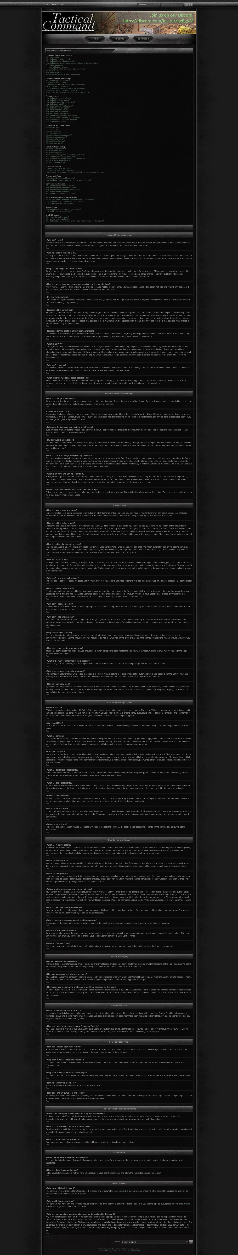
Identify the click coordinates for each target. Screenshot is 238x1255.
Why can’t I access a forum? (57, 110)
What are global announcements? (59, 135)
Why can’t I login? (53, 57)
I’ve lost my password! (54, 65)
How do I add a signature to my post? (60, 102)
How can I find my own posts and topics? (62, 194)
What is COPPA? (52, 71)
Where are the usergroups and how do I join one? (65, 155)
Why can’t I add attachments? (57, 112)
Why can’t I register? (54, 73)
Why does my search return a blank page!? (63, 190)
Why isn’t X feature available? (57, 219)
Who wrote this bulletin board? (57, 217)
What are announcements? (56, 137)
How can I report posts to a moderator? (61, 116)
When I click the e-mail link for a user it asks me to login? (68, 92)
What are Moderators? (54, 151)
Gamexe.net (135, 1251)
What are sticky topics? (55, 139)
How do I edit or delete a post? (58, 100)
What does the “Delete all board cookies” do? (63, 75)
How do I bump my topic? (56, 121)
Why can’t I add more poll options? (59, 106)
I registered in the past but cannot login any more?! (65, 69)
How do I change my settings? (58, 81)
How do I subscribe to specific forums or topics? (65, 201)
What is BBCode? (53, 127)
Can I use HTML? (53, 129)
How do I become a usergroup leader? (61, 157)
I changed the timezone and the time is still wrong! (65, 84)
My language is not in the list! (57, 86)
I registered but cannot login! (57, 67)
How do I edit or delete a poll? (57, 108)
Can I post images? (53, 133)
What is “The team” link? (55, 162)
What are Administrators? (56, 149)
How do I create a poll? (55, 104)
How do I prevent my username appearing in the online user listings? (72, 63)
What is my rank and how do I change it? (62, 90)
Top (47, 248)
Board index (49, 9)
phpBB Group (118, 1191)
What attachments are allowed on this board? (63, 209)
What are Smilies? (53, 131)
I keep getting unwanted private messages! (62, 170)
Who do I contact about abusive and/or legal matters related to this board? (75, 221)
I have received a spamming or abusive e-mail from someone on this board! (75, 172)
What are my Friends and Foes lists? (60, 178)
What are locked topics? (55, 141)
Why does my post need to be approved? (62, 119)
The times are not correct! (56, 82)
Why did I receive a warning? (57, 114)
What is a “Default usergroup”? (58, 160)
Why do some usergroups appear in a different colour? (67, 158)
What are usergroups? (54, 153)
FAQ (62, 4)
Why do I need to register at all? (58, 59)
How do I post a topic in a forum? (59, 98)
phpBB (110, 1249)
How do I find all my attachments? (59, 211)
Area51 (188, 1204)
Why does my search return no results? (61, 188)
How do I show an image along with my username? (66, 88)
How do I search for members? (58, 192)
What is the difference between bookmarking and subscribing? (70, 199)
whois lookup (85, 1219)
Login (47, 4)
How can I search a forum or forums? (60, 186)
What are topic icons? (54, 143)
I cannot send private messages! (59, 168)
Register (54, 4)
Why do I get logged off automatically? (60, 61)
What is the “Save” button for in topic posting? (63, 118)
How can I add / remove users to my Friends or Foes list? (68, 180)
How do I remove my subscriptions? (60, 203)
